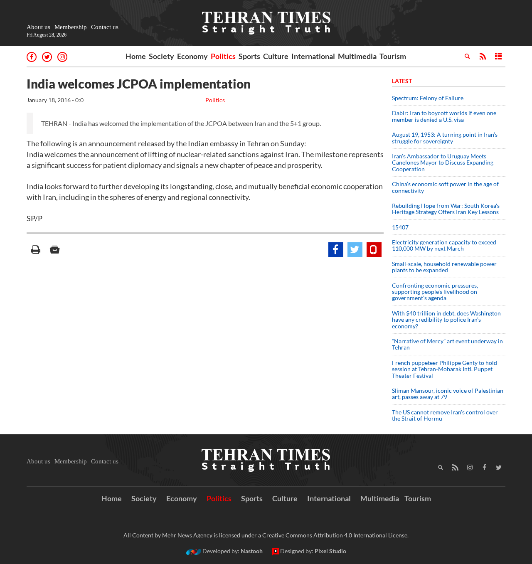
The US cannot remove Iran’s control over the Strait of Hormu (445, 415)
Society (161, 56)
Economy (192, 56)
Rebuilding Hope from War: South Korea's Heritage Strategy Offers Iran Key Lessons (446, 208)
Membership (70, 27)
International (313, 56)
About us (38, 27)
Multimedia (357, 56)
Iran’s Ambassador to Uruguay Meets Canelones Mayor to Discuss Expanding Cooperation (442, 162)
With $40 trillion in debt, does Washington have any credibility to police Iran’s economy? (446, 320)
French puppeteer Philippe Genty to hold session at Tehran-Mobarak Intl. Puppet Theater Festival (444, 369)
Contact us (104, 27)
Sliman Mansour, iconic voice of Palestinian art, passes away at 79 (447, 393)
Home (136, 56)
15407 (400, 227)
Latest (402, 80)
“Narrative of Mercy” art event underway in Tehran (447, 344)
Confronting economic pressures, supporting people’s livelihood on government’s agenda (435, 292)
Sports (249, 56)
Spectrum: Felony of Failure (427, 97)
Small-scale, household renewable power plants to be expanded (444, 266)
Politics (223, 56)
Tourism (392, 56)
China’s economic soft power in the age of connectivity (445, 187)
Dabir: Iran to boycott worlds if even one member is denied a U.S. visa (444, 116)
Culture (275, 56)
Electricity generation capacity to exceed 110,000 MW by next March (444, 245)
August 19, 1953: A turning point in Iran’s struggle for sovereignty (445, 137)
